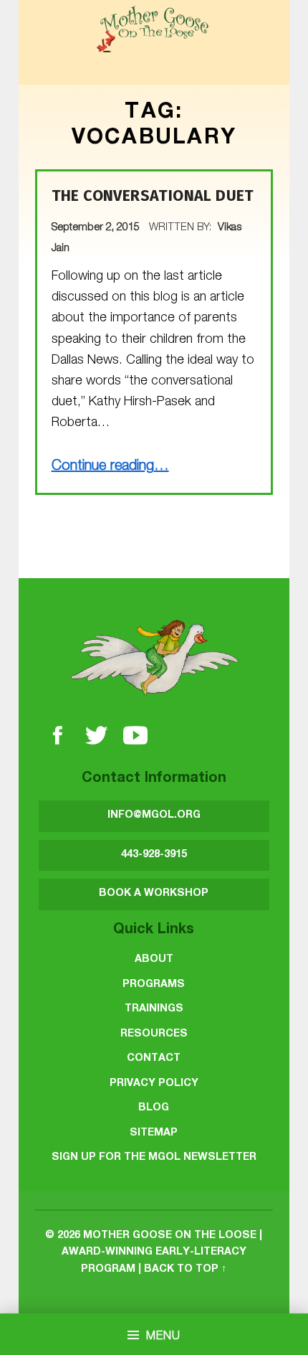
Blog (153, 1108)
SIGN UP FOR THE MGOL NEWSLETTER (154, 1158)
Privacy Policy (154, 1084)
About (154, 960)
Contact (154, 1059)
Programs (153, 985)
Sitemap (154, 1133)
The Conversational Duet (153, 196)
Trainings (154, 1009)
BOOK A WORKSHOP (153, 894)
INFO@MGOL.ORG (154, 816)
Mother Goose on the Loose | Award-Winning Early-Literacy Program (162, 1253)
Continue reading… (110, 467)
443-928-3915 (154, 855)
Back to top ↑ (185, 1270)
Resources (154, 1034)
